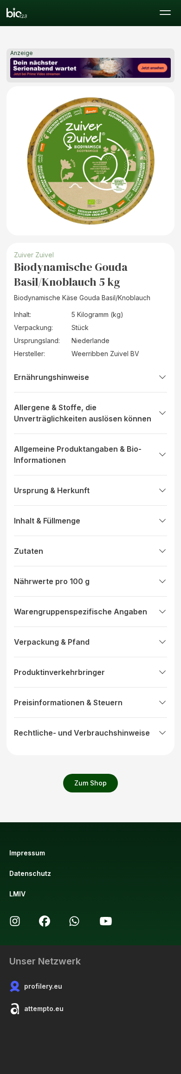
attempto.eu (44, 1008)
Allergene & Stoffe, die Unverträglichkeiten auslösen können (82, 413)
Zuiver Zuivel (34, 255)
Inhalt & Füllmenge (47, 520)
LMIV (17, 894)
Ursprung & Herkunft (52, 490)
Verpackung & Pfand (52, 642)
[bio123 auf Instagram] (14, 921)
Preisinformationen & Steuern (68, 702)
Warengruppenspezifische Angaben (80, 611)
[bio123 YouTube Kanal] (105, 921)
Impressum (27, 853)
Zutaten (28, 551)
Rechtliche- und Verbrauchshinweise (82, 732)
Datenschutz (30, 873)
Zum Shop (90, 783)
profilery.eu (43, 986)
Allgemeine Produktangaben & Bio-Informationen (78, 454)
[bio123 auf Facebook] (44, 921)
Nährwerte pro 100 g (52, 581)
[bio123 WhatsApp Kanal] (74, 921)
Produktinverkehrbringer (59, 672)
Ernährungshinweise (51, 377)
